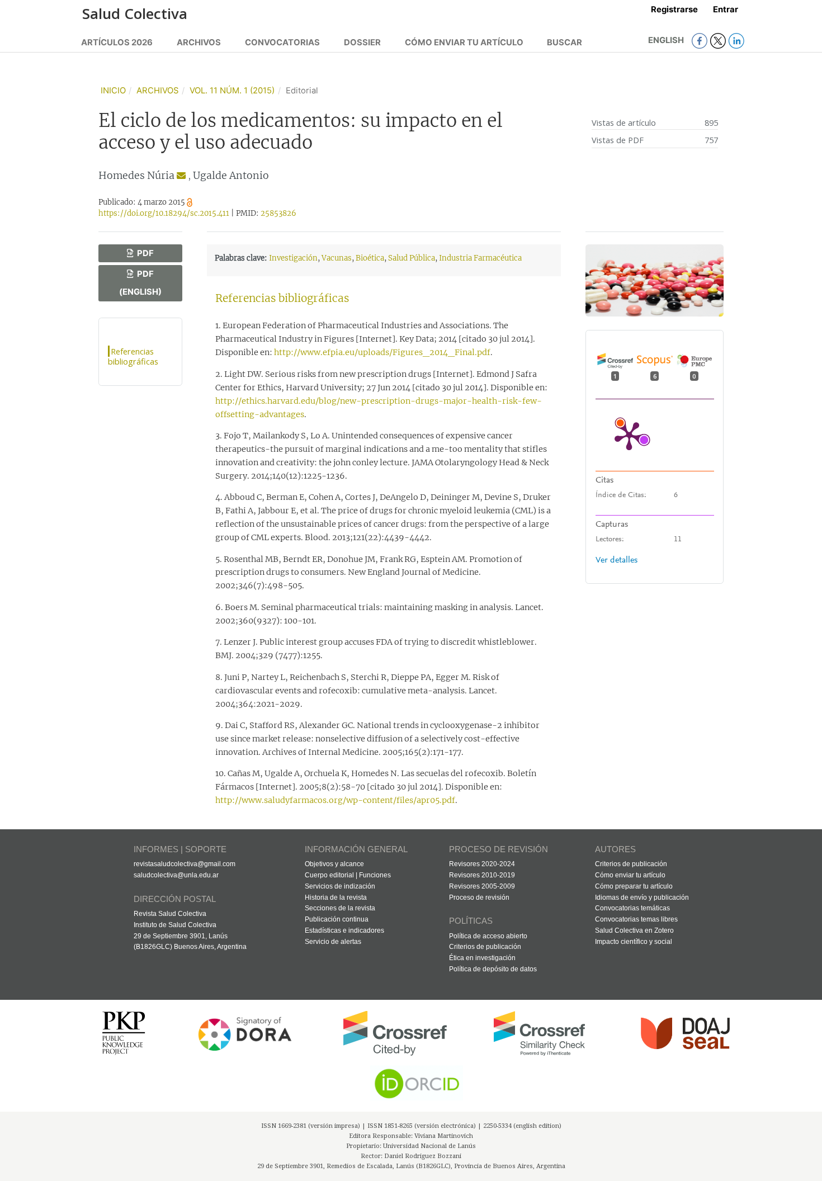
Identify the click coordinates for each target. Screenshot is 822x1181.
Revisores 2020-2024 (482, 864)
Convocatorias (282, 42)
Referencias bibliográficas (133, 356)
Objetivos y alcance (334, 864)
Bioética (370, 258)
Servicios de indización (340, 886)
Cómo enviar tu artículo (464, 42)
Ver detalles (616, 560)
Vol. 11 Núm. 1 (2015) (232, 91)
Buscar (564, 42)
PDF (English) (140, 283)
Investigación (293, 258)
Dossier (362, 42)
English (667, 40)
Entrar (725, 9)
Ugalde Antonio (231, 175)
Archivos (199, 42)
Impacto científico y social (633, 942)
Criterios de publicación (485, 947)
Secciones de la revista (340, 908)
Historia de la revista (336, 897)
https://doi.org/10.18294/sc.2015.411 (163, 213)
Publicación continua (337, 919)
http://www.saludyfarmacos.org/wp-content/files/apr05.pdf (335, 800)
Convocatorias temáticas (632, 908)
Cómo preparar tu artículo (634, 886)
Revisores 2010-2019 (482, 875)
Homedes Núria (136, 175)
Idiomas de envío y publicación (642, 897)
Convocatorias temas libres (636, 919)
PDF (144, 253)
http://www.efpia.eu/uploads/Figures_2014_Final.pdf (382, 352)
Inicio (113, 91)
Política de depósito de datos (493, 969)
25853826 (278, 213)
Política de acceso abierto (488, 936)
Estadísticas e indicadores (344, 930)
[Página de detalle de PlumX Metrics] (629, 435)
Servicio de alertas (333, 942)
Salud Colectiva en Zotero (634, 930)
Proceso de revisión (479, 897)
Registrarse (674, 9)
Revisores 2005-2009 (482, 886)
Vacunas (337, 258)
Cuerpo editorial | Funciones (348, 875)
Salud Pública (411, 258)
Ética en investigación (482, 958)
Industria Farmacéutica (480, 258)
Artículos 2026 (117, 42)
